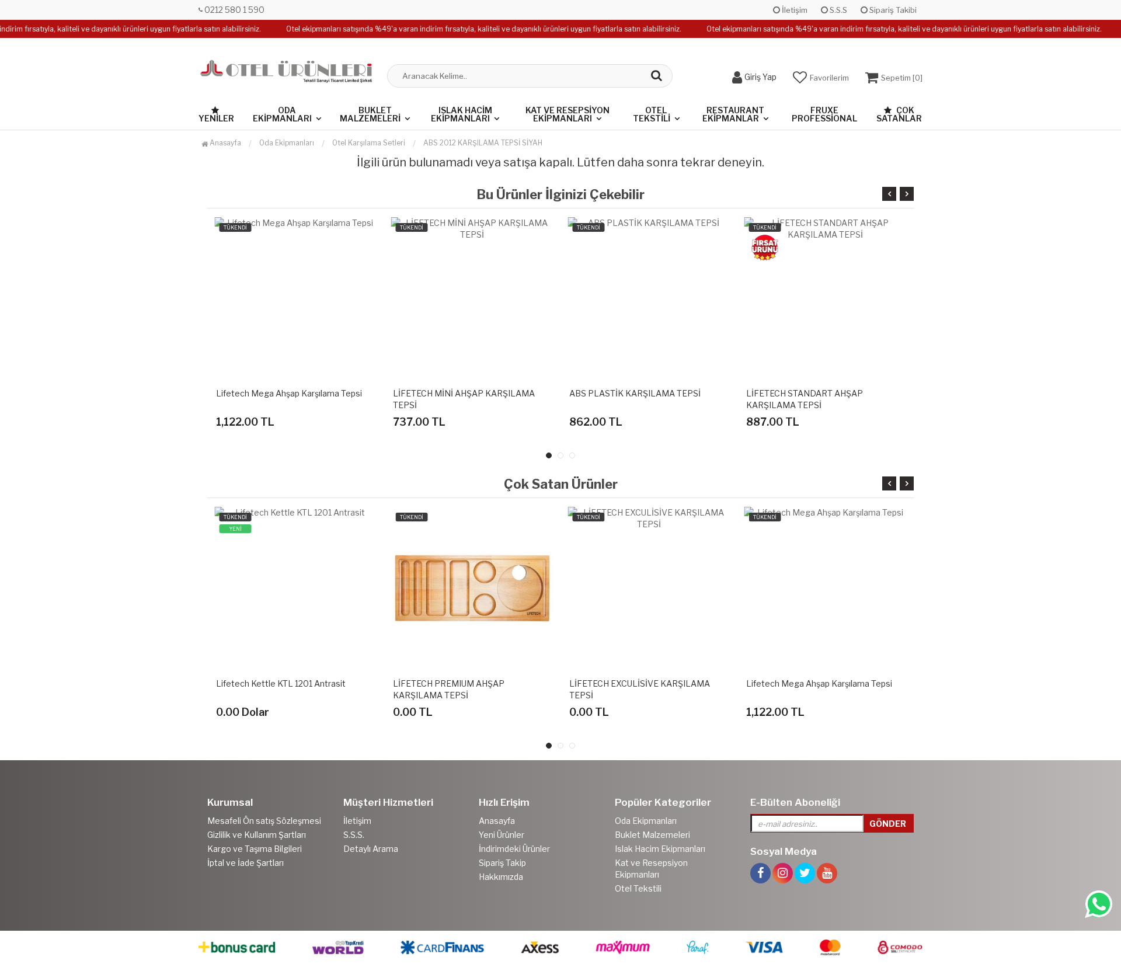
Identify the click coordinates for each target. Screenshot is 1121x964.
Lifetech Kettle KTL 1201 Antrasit (281, 683)
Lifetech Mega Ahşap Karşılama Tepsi (289, 393)
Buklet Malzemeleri (370, 114)
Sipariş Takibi (892, 10)
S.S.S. (353, 835)
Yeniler (216, 118)
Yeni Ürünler (501, 835)
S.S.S (837, 10)
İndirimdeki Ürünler (514, 849)
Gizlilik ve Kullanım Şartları (256, 835)
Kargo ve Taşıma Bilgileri (254, 849)
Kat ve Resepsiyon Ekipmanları (567, 114)
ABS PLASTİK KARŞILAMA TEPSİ (635, 393)
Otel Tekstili (651, 114)
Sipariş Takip (502, 863)
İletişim (793, 10)
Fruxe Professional (824, 114)
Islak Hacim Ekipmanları (461, 114)
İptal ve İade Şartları (245, 863)
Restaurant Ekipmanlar (733, 114)
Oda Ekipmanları (282, 114)
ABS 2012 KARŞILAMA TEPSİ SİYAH (482, 142)
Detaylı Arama (370, 849)
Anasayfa (224, 142)
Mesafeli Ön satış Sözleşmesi (264, 821)
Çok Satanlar (899, 114)
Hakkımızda (501, 877)
